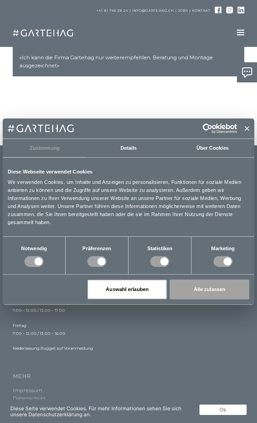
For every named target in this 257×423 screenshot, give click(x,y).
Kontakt (201, 10)
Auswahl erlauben (127, 289)
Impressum (27, 390)
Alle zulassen (209, 289)
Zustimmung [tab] (45, 147)
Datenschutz (29, 398)
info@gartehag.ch (153, 10)
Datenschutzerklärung (55, 414)
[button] (240, 33)
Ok (223, 410)
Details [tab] (128, 147)
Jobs (183, 10)
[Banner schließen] (247, 128)
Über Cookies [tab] (212, 147)
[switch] (96, 261)
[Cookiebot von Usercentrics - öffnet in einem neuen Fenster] (207, 128)
